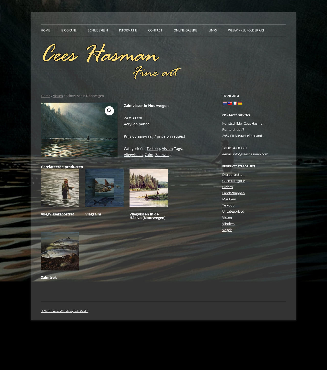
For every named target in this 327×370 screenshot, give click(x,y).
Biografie (69, 30)
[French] (234, 103)
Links (213, 30)
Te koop (153, 148)
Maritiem (229, 199)
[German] (240, 103)
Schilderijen (98, 30)
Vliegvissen (133, 154)
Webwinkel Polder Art (246, 30)
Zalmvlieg (163, 154)
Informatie (128, 30)
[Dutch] (224, 103)
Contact (155, 30)
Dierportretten (233, 174)
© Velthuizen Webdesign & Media (64, 311)
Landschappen (233, 193)
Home (45, 30)
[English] (229, 103)
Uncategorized (233, 211)
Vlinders (228, 223)
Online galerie (185, 30)
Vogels (227, 229)
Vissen (58, 95)
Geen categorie (233, 180)
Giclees (227, 186)
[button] (109, 110)
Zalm (149, 154)
